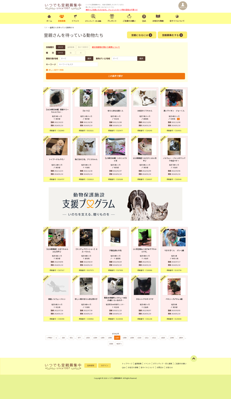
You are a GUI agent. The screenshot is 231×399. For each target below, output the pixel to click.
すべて (60, 47)
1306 (110, 337)
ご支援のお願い (129, 21)
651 (71, 337)
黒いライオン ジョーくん (174, 110)
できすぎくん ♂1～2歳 (174, 250)
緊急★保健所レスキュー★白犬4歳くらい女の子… (115, 299)
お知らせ (169, 367)
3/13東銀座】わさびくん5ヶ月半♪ (145, 159)
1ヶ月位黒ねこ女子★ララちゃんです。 (145, 250)
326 (63, 337)
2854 (181, 337)
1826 (163, 337)
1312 (154, 337)
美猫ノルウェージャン (57, 299)
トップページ (127, 363)
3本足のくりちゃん (144, 110)
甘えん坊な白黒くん (115, 110)
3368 (111, 343)
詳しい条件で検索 (56, 70)
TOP (45, 27)
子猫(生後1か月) (115, 250)
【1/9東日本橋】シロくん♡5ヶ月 (115, 159)
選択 (89, 58)
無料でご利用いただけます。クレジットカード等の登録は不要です (112, 9)
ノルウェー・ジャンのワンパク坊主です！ (174, 159)
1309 (132, 337)
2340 (172, 337)
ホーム (49, 21)
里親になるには (139, 35)
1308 (124, 337)
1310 (139, 337)
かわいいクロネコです (144, 299)
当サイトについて (177, 21)
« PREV (49, 337)
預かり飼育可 (83, 47)
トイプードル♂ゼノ (57, 159)
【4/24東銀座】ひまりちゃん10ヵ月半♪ (57, 250)
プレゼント (112, 21)
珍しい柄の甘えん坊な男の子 (86, 299)
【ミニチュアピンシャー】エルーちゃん (86, 250)
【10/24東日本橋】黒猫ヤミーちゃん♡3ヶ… (57, 110)
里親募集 (62, 21)
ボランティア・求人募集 (162, 363)
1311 (147, 337)
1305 (102, 337)
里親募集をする (170, 35)
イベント (75, 21)
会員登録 (90, 365)
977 (79, 337)
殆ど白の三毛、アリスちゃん (86, 159)
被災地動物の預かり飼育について (106, 47)
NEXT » (119, 343)
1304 (95, 337)
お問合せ (160, 367)
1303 (88, 337)
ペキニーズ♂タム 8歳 (174, 299)
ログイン (104, 365)
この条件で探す (115, 76)
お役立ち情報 (158, 21)
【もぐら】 (86, 110)
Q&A (144, 21)
